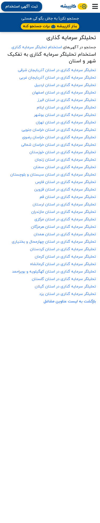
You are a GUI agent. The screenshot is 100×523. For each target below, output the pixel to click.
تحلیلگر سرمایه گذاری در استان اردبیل (65, 85)
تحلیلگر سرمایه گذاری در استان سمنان (64, 167)
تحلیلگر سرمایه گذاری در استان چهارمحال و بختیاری (54, 241)
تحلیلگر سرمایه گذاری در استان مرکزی (65, 219)
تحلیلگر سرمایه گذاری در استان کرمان (65, 256)
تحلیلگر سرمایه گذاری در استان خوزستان (62, 152)
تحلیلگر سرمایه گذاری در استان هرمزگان (63, 226)
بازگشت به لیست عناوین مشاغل (69, 301)
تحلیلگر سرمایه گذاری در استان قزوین (65, 189)
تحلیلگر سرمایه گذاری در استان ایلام (66, 107)
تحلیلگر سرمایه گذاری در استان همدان (65, 234)
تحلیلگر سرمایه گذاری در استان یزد (67, 294)
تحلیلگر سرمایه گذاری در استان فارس (65, 182)
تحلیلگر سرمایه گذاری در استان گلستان (64, 279)
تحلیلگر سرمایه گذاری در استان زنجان (65, 159)
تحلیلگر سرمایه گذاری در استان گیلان (65, 286)
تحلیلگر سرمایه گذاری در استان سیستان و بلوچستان (53, 174)
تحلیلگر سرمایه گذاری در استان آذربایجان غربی (57, 77)
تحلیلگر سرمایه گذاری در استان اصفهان (64, 92)
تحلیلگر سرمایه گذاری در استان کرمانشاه (63, 264)
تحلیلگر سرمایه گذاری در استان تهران (66, 122)
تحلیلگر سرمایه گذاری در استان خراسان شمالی (58, 144)
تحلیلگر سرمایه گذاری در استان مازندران (63, 211)
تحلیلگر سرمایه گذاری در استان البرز (66, 100)
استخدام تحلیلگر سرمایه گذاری (36, 47)
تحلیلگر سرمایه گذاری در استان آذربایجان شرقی (57, 70)
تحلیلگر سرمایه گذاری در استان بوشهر (65, 114)
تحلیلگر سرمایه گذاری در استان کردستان (63, 249)
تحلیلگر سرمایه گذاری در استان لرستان (64, 204)
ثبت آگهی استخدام (21, 6)
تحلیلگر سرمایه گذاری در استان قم (68, 197)
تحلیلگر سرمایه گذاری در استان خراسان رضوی (59, 137)
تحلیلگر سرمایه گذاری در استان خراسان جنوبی (59, 129)
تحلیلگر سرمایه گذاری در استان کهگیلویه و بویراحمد (54, 271)
